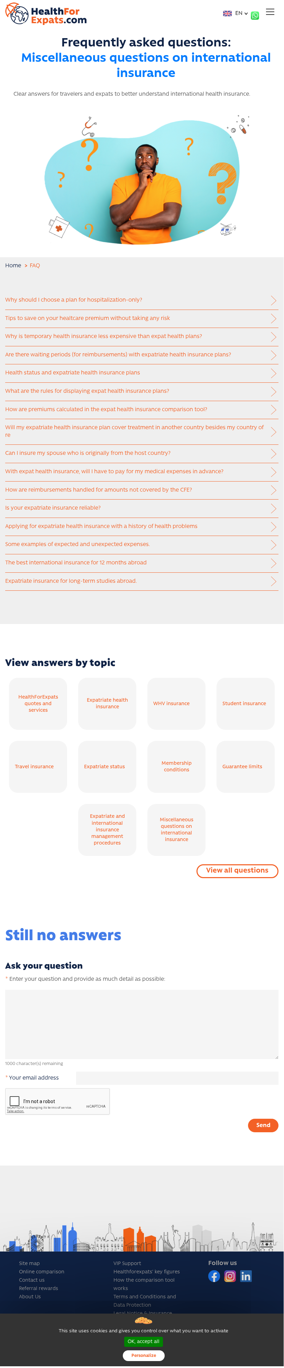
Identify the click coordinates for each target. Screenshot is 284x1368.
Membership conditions (177, 767)
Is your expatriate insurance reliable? (53, 508)
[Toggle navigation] (270, 11)
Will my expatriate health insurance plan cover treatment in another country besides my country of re (134, 431)
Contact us (32, 1280)
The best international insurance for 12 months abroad (76, 563)
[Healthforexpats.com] (45, 14)
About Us (30, 1297)
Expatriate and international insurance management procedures (107, 830)
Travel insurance (34, 767)
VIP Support (127, 1263)
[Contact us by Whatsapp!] (255, 15)
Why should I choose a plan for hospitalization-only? (73, 300)
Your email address (32, 1078)
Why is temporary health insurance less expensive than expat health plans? (103, 336)
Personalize (143, 1355)
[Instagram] (230, 1276)
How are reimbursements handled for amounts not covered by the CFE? (98, 490)
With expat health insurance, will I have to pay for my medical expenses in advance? (114, 472)
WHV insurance (171, 704)
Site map (29, 1263)
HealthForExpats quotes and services (38, 704)
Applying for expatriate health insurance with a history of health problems (101, 526)
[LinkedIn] (246, 1276)
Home (13, 266)
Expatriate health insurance (107, 704)
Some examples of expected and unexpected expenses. (77, 544)
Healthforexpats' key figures (146, 1272)
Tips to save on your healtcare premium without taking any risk (87, 318)
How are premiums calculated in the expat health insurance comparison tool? (106, 410)
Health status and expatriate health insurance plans (72, 373)
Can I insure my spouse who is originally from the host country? (88, 453)
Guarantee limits (242, 767)
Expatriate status (104, 767)
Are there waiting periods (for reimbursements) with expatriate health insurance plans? (118, 355)
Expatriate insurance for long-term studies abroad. (71, 581)
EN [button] (238, 13)
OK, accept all (143, 1341)
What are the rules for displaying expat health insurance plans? (87, 391)
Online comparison (41, 1272)
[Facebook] (214, 1276)
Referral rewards (38, 1288)
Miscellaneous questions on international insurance (176, 830)
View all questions (237, 870)
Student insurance (244, 704)
